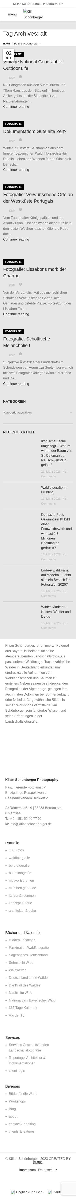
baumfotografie (20, 873)
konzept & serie (20, 903)
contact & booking (22, 1124)
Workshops (17, 1101)
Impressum (27, 1170)
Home (6, 43)
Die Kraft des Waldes (24, 985)
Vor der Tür (17, 1015)
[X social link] (67, 11)
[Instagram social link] (62, 17)
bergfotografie (19, 865)
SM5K (37, 1163)
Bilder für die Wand (23, 1094)
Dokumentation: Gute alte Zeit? (34, 131)
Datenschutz (47, 1170)
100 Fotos (16, 850)
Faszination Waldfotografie (29, 947)
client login (17, 1070)
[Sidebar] (5, 1181)
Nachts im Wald (20, 993)
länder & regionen (22, 895)
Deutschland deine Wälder (29, 977)
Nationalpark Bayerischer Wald (32, 1000)
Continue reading (16, 106)
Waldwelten (17, 970)
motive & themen (21, 880)
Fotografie (13, 123)
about (13, 1116)
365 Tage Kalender (23, 1008)
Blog (12, 1109)
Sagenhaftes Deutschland (28, 955)
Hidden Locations (22, 940)
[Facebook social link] (62, 11)
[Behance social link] (67, 17)
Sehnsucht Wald (21, 962)
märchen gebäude (22, 888)
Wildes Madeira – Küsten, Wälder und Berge (56, 611)
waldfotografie (19, 858)
